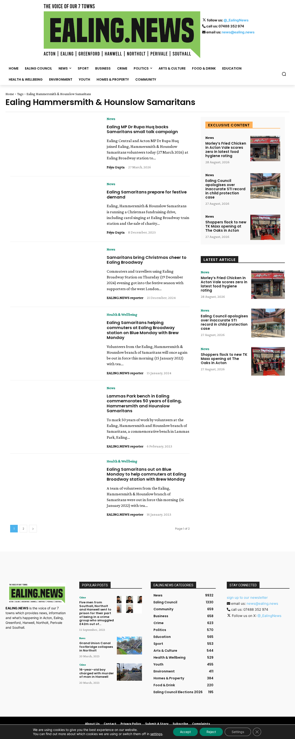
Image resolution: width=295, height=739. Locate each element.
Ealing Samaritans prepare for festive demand (147, 194)
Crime (82, 597)
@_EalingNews (236, 20)
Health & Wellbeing (122, 314)
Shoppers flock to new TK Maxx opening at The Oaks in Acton (225, 226)
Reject (211, 732)
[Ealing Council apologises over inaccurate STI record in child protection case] (265, 186)
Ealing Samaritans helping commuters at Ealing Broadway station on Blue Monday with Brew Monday (143, 330)
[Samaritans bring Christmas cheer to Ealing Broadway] (55, 274)
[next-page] (33, 528)
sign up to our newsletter (247, 597)
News (111, 119)
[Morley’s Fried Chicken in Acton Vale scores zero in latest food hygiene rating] (265, 148)
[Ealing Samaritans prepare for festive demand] (55, 209)
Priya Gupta (116, 167)
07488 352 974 (231, 26)
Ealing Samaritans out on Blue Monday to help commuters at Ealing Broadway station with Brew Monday (146, 474)
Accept (185, 732)
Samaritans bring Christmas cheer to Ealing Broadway (146, 259)
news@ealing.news (238, 32)
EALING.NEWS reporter (125, 298)
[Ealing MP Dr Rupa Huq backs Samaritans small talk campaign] (55, 144)
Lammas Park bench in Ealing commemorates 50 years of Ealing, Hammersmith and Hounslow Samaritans (144, 403)
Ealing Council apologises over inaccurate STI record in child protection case (225, 189)
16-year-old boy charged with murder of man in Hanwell (96, 673)
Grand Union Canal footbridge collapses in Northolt (96, 646)
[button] (283, 73)
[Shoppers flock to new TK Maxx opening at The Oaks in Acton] (265, 227)
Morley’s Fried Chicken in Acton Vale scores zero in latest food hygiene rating (225, 149)
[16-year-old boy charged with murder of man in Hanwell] (129, 672)
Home (10, 94)
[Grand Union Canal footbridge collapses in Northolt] (129, 645)
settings (156, 734)
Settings (238, 732)
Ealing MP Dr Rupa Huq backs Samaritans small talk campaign (142, 129)
